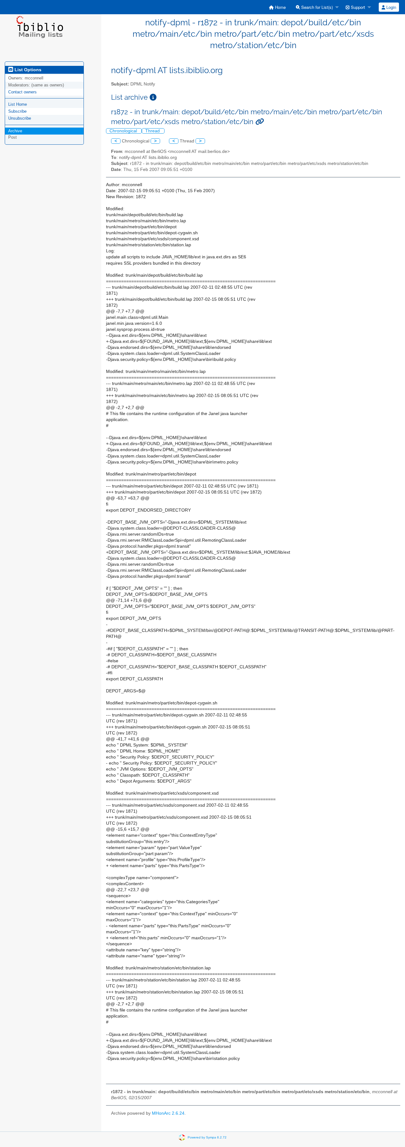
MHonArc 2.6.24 (168, 1113)
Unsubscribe (19, 118)
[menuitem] (277, 7)
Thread (153, 131)
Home (280, 7)
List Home (17, 104)
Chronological (123, 131)
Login (390, 7)
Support (357, 7)
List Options (27, 69)
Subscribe (17, 111)
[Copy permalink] (259, 122)
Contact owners (22, 92)
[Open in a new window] (153, 97)
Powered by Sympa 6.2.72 (207, 1137)
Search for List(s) (316, 7)
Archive (15, 131)
